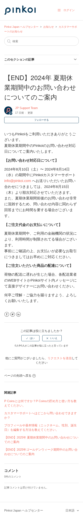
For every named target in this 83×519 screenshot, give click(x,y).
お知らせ (48, 26)
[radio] (30, 338)
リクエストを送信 (60, 358)
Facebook (6, 314)
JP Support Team (26, 108)
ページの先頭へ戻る (17, 375)
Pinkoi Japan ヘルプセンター (21, 26)
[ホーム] (24, 18)
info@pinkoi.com (17, 181)
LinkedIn (18, 314)
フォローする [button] (41, 120)
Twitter (12, 314)
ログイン (69, 10)
